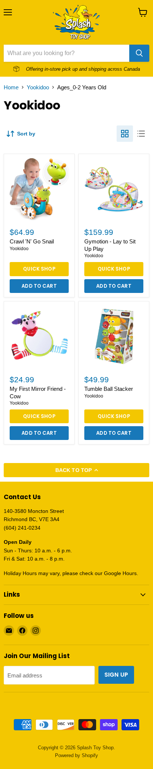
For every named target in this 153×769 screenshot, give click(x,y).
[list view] (141, 133)
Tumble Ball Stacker (108, 389)
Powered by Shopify (76, 755)
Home (11, 87)
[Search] (139, 53)
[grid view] (125, 133)
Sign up (116, 674)
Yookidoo (38, 87)
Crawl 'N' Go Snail (32, 241)
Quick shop (39, 268)
